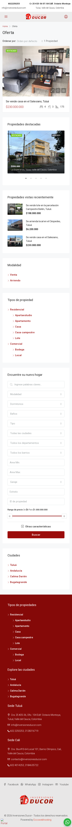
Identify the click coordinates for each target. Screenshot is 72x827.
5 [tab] (47, 179)
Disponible (52, 51)
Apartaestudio (23, 315)
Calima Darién (18, 576)
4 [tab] (42, 179)
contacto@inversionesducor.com (29, 759)
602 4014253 (17, 765)
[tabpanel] (36, 152)
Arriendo (15, 280)
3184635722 (31, 765)
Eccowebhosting (42, 819)
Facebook (13, 784)
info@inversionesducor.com (14, 8)
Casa (18, 326)
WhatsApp (30, 784)
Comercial (16, 343)
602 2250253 (17, 731)
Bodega (19, 349)
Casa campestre (25, 332)
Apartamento (23, 320)
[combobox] (30, 41)
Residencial (17, 309)
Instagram (47, 784)
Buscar (36, 534)
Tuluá (13, 565)
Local (18, 355)
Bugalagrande (18, 582)
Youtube (63, 784)
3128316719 (31, 731)
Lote (17, 338)
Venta (42, 51)
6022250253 (14, 4)
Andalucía (16, 570)
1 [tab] (27, 179)
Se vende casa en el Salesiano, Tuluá (27, 101)
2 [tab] (32, 179)
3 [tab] (37, 179)
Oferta (62, 51)
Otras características (38, 526)
